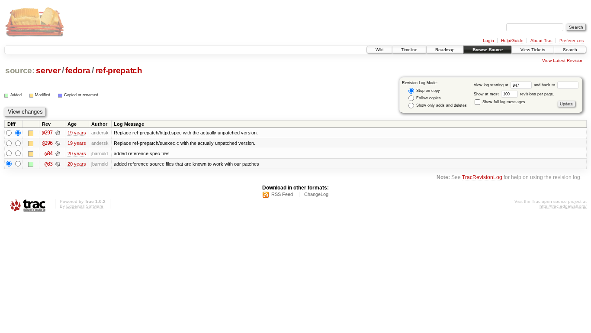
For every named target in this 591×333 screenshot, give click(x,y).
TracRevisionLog (482, 177)
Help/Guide (512, 40)
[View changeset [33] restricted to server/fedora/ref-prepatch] (57, 164)
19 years (76, 132)
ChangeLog (316, 194)
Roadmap (445, 49)
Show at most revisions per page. (514, 94)
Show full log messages (503, 102)
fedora (77, 70)
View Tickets (532, 49)
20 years (76, 153)
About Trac (541, 40)
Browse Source (487, 49)
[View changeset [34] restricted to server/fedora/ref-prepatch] (57, 153)
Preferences (571, 40)
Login (488, 40)
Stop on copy (427, 90)
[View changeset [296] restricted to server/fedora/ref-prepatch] (57, 143)
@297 (47, 133)
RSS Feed (282, 194)
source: (20, 70)
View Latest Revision (563, 60)
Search (570, 49)
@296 (47, 143)
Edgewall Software (84, 206)
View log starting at (492, 85)
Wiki (379, 49)
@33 (48, 164)
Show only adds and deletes (441, 105)
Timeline (409, 49)
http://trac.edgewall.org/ (563, 206)
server (48, 70)
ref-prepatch (119, 70)
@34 (48, 153)
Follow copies (428, 98)
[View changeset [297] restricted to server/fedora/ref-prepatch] (57, 133)
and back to (545, 85)
